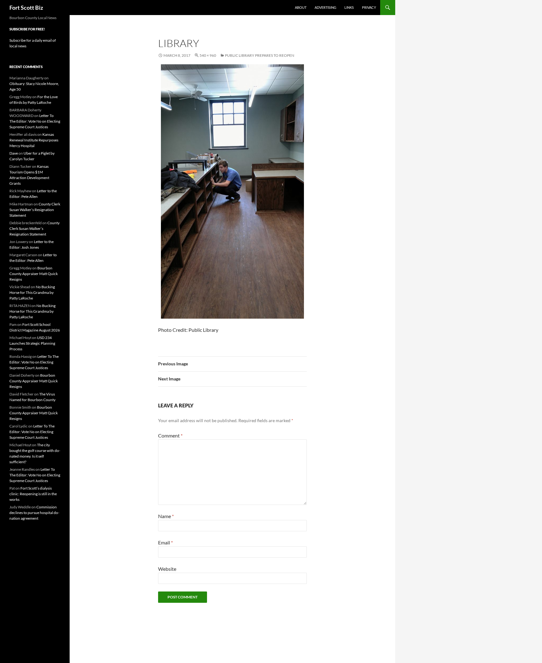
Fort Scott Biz (26, 7)
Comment (170, 435)
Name (166, 516)
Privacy (369, 7)
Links (349, 7)
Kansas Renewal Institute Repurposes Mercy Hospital (33, 140)
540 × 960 (207, 55)
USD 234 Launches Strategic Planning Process (32, 343)
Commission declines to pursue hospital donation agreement (34, 513)
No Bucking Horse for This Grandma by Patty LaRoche (32, 292)
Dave (13, 153)
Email (165, 542)
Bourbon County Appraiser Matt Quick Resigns (33, 274)
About (300, 7)
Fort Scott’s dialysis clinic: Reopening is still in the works (33, 494)
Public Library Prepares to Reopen (259, 55)
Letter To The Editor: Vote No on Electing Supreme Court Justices (34, 121)
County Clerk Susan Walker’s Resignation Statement (34, 210)
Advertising (325, 7)
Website (167, 569)
